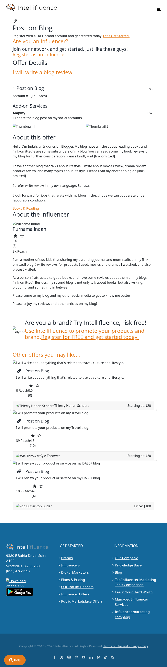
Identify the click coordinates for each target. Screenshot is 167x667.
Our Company (126, 557)
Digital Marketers (75, 572)
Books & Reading (26, 208)
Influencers (70, 565)
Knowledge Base (128, 565)
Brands (67, 557)
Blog (118, 572)
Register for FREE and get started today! (90, 337)
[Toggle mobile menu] (159, 8)
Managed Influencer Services (131, 602)
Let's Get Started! (116, 36)
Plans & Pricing (73, 579)
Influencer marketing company (132, 614)
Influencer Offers (75, 594)
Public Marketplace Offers (82, 601)
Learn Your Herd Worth (134, 592)
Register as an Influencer (39, 54)
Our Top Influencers (77, 586)
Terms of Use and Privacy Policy (125, 646)
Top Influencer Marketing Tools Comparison (135, 582)
